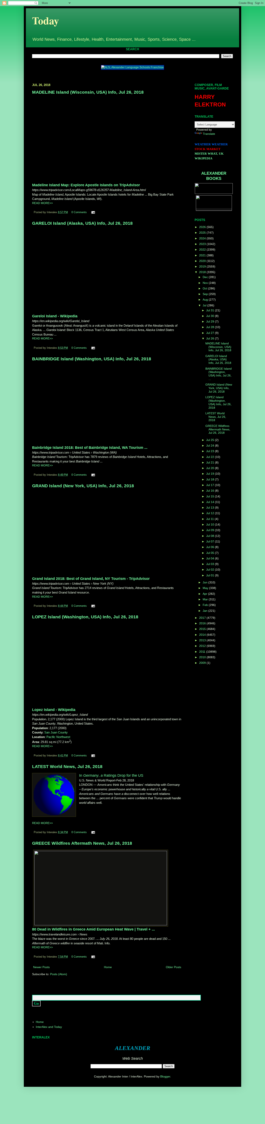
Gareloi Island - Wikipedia (54, 316)
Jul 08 (210, 536)
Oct (205, 288)
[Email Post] (92, 212)
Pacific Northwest (58, 737)
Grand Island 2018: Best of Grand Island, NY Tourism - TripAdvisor (91, 579)
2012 (203, 645)
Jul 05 (210, 552)
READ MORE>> (42, 203)
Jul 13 (210, 507)
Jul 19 (210, 473)
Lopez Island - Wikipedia (53, 710)
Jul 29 (210, 321)
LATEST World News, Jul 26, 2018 (67, 766)
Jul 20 (210, 468)
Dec (206, 277)
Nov (206, 282)
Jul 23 (210, 451)
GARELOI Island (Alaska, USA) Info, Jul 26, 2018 (82, 223)
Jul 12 (210, 513)
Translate (209, 133)
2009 (203, 662)
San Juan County (56, 732)
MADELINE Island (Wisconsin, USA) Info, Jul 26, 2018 (88, 92)
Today (45, 20)
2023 (203, 244)
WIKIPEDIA (203, 158)
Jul (205, 305)
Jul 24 (210, 445)
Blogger (165, 1076)
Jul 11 (210, 519)
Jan (205, 610)
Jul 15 (210, 496)
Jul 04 (210, 558)
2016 (203, 623)
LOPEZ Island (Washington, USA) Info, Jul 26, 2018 (85, 616)
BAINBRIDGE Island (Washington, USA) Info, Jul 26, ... (218, 374)
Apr (205, 593)
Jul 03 (210, 564)
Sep (206, 294)
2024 (203, 238)
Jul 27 (210, 332)
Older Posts (173, 967)
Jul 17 (210, 485)
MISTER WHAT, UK (209, 153)
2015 (203, 629)
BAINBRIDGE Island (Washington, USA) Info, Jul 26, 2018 (91, 358)
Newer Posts (41, 967)
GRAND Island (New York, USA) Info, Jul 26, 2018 (83, 485)
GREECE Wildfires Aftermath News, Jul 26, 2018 (82, 843)
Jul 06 (210, 547)
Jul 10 (210, 524)
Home (108, 967)
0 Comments (79, 212)
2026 (203, 227)
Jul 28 (210, 327)
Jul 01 (210, 575)
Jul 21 (210, 462)
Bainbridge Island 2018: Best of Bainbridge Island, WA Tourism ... (89, 448)
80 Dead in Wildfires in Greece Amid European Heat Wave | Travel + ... (93, 929)
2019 (203, 266)
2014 (203, 634)
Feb (206, 605)
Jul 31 (210, 310)
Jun (205, 582)
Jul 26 (210, 338)
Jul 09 (210, 530)
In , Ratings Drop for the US (111, 775)
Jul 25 (210, 440)
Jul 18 (210, 479)
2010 (203, 657)
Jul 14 (210, 502)
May (206, 588)
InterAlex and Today (49, 1026)
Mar (206, 599)
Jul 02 (210, 569)
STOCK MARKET (207, 149)
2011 (202, 651)
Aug (206, 299)
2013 (203, 640)
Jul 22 (210, 457)
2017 (203, 617)
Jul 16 (210, 490)
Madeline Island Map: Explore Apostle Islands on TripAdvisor (86, 185)
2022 (203, 249)
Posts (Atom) (58, 974)
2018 (203, 272)
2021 (203, 255)
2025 (203, 232)
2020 (203, 261)
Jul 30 (210, 316)
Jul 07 (210, 541)
